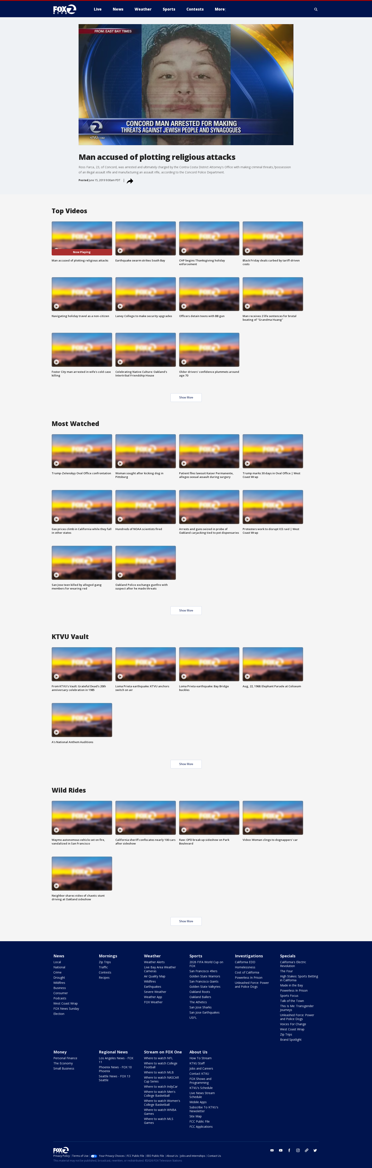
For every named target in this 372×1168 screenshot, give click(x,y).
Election (58, 1014)
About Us (198, 1051)
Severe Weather (155, 992)
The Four (286, 971)
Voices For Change (293, 1024)
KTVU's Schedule (201, 1088)
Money (60, 1051)
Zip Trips (105, 962)
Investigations (249, 955)
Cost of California (247, 972)
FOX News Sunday (66, 1008)
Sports (195, 955)
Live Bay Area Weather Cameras (160, 969)
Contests (105, 972)
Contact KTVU (199, 1074)
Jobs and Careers (201, 1068)
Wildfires (59, 983)
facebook (289, 1150)
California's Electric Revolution (293, 964)
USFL (193, 1018)
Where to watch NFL (158, 1058)
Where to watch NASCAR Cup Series (161, 1079)
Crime (57, 972)
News (58, 955)
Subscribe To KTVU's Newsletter (203, 1109)
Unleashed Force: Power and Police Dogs (252, 985)
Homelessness (245, 967)
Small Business (63, 1068)
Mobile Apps (198, 1102)
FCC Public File (199, 1121)
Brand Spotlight (291, 1039)
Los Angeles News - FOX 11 (116, 1060)
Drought (59, 977)
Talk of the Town (292, 1001)
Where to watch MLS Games (158, 1121)
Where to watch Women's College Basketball (162, 1103)
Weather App (153, 997)
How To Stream (200, 1058)
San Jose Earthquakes (204, 1012)
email (272, 1150)
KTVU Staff (197, 1063)
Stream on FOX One (163, 1051)
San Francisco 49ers (203, 971)
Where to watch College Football (160, 1065)
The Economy (63, 1063)
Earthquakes (152, 986)
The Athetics (198, 1002)
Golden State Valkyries (204, 986)
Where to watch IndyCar (161, 1086)
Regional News (113, 1051)
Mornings (108, 955)
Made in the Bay (291, 985)
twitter (315, 1150)
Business (59, 988)
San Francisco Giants (204, 981)
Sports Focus (289, 996)
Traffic (103, 967)
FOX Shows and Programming (200, 1081)
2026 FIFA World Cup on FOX (206, 964)
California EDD (245, 962)
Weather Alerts (154, 962)
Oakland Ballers (200, 997)
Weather (152, 955)
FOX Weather (153, 1002)
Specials (287, 955)
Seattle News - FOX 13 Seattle (114, 1078)
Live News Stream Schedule (202, 1095)
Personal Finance (65, 1058)
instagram (297, 1150)
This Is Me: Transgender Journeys (297, 1008)
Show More (186, 397)
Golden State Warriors (204, 976)
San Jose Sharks (200, 1007)
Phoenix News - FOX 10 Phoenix (115, 1069)
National (59, 967)
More (220, 9)
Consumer (60, 993)
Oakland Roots (199, 992)
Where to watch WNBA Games (160, 1112)
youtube (280, 1150)
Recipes (104, 977)
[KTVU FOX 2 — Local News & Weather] (67, 9)
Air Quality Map (154, 976)
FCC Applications (201, 1126)
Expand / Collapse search (316, 9)
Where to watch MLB (159, 1072)
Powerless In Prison (248, 977)
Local (57, 962)
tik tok (306, 1150)
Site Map (195, 1116)
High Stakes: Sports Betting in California (299, 978)
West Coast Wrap (65, 1003)
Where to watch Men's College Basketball (159, 1094)
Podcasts (59, 998)
